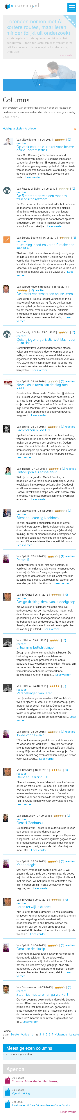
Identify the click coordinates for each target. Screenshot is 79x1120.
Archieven (31, 128)
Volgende (61, 1034)
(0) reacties (37, 290)
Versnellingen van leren (35, 693)
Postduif (23, 560)
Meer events (68, 1112)
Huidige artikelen (13, 128)
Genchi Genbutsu (30, 823)
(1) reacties (68, 556)
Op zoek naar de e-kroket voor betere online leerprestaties (45, 148)
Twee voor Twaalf (30, 735)
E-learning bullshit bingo (35, 647)
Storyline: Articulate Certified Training (35, 1081)
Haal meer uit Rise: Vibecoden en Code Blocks (41, 1105)
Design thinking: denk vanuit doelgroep (46, 601)
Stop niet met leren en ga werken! (42, 994)
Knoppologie (26, 865)
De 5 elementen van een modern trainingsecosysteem (42, 197)
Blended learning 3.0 (32, 777)
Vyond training (21, 1093)
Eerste (15, 1034)
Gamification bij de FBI (33, 430)
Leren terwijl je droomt (34, 907)
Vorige (25, 1034)
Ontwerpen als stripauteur (37, 472)
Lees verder (65, 55)
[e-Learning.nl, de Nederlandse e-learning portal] (21, 6)
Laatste (74, 1034)
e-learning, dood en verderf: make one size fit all (45, 246)
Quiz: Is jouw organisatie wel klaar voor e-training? (46, 341)
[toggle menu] (71, 7)
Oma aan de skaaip (31, 948)
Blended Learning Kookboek (38, 518)
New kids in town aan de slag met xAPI (42, 387)
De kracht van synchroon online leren (45, 294)
